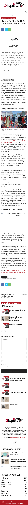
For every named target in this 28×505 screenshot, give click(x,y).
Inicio (3, 15)
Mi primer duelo (14, 404)
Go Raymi (22, 270)
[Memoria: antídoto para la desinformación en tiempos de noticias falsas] (5, 392)
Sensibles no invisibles (16, 384)
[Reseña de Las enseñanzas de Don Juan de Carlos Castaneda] (5, 461)
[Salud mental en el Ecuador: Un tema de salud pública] (5, 454)
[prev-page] (2, 331)
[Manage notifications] (3, 502)
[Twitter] (6, 29)
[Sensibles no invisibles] (5, 385)
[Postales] (5, 399)
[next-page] (5, 331)
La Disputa (5, 25)
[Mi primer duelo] (5, 406)
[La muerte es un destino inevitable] (5, 311)
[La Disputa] (14, 5)
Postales (12, 397)
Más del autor (7, 306)
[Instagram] (16, 442)
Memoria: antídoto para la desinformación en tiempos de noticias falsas (18, 392)
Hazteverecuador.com (13, 270)
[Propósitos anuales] (5, 325)
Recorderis (12, 18)
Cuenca (9, 276)
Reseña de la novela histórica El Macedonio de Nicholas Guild (17, 318)
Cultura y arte (10, 15)
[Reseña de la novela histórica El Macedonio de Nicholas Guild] (5, 318)
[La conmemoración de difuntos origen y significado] (5, 468)
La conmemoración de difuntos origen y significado (7, 296)
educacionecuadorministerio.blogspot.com (13, 272)
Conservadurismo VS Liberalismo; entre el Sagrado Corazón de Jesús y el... (17, 378)
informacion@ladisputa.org (17, 437)
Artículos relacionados (11, 303)
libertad (14, 278)
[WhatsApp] (9, 29)
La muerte (23, 294)
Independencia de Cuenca (7, 278)
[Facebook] (2, 29)
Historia (14, 276)
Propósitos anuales (15, 324)
